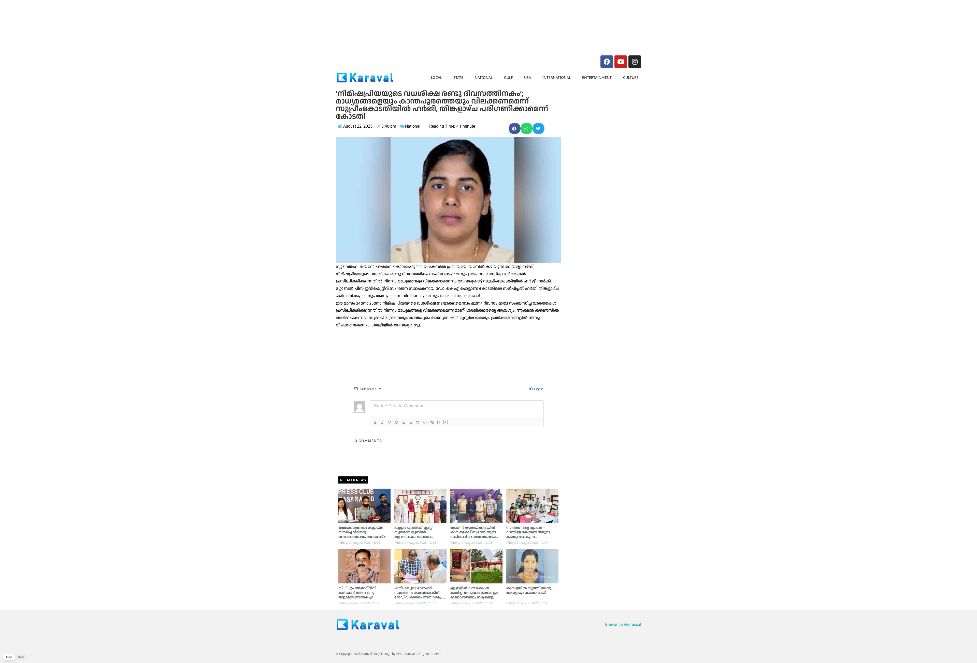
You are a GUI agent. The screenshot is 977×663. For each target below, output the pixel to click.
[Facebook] (606, 61)
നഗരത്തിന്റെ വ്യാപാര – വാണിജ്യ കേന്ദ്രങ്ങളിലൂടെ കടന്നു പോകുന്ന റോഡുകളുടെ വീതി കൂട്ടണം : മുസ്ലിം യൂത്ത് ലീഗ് (531, 537)
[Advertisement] (412, 14)
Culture (631, 77)
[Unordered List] (410, 422)
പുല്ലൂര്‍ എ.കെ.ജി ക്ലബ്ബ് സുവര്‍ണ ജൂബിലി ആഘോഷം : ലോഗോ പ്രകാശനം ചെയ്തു (413, 534)
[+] (446, 422)
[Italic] (382, 422)
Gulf (508, 77)
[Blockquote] (417, 422)
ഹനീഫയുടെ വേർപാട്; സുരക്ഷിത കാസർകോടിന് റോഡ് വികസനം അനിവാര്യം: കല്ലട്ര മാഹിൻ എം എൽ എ (418, 595)
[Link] (432, 422)
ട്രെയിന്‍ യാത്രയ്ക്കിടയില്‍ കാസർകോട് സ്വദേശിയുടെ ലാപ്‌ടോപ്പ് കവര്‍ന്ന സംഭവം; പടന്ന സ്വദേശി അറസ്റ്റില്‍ (473, 534)
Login (538, 389)
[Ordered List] (403, 422)
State (458, 77)
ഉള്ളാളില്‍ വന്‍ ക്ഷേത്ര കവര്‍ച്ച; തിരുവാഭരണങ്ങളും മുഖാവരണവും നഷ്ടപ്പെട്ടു (474, 593)
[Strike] (396, 422)
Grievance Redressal (623, 624)
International (556, 77)
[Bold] (375, 422)
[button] (515, 128)
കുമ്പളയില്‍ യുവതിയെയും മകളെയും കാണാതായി (529, 590)
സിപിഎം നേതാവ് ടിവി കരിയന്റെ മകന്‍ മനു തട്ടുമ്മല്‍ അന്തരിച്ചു (357, 593)
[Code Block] (424, 422)
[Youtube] (620, 61)
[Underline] (389, 422)
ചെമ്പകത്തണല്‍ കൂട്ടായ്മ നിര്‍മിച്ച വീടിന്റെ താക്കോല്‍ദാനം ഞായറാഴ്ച (362, 532)
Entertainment (597, 77)
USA (527, 77)
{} (438, 422)
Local (436, 77)
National (484, 77)
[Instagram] (634, 61)
